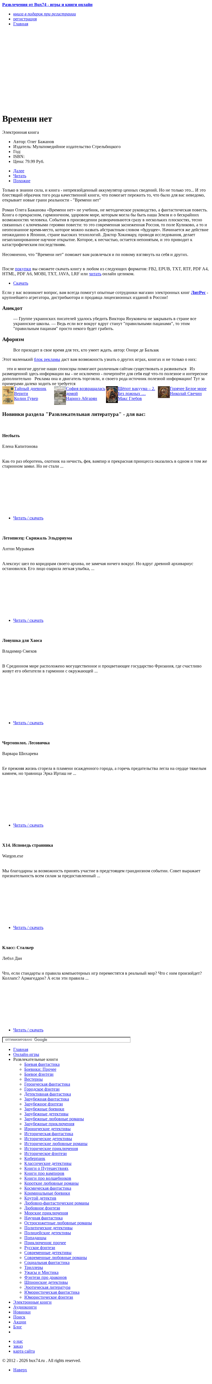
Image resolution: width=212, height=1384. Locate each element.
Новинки (22, 1312)
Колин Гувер (26, 398)
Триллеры (33, 1267)
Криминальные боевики (47, 1193)
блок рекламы (47, 359)
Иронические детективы (47, 1128)
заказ (18, 1346)
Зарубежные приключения (49, 1123)
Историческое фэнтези (45, 1153)
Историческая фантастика (48, 1133)
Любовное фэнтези (42, 1208)
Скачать (20, 283)
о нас (18, 1341)
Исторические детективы (48, 1138)
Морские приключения (46, 1213)
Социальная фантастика (47, 1262)
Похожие (21, 180)
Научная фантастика (43, 1218)
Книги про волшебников (47, 1178)
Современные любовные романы (55, 1257)
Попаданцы (35, 1237)
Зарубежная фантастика (46, 1099)
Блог (17, 1327)
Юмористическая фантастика (52, 1292)
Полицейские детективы (47, 1232)
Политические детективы (48, 1227)
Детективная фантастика (47, 1094)
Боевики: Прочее (40, 1069)
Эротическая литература (47, 1287)
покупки (23, 268)
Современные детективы (47, 1252)
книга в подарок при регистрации (44, 14)
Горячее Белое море (188, 388)
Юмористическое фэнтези (48, 1297)
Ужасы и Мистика (41, 1272)
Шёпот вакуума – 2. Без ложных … (136, 391)
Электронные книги (32, 1302)
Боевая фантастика (42, 1064)
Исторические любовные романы (56, 1143)
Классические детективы (47, 1163)
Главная (20, 1049)
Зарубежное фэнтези (43, 1104)
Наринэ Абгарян (81, 398)
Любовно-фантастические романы (56, 1203)
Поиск (19, 1317)
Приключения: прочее (45, 1242)
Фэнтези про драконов (45, 1277)
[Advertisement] (74, 69)
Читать (19, 175)
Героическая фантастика (47, 1084)
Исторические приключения (51, 1148)
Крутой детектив (40, 1198)
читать (95, 273)
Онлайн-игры (26, 1054)
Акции (19, 1322)
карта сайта (24, 1351)
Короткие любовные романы (51, 1183)
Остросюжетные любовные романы (58, 1222)
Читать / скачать (28, 518)
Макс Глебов (130, 398)
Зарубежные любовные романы (54, 1118)
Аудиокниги (25, 1307)
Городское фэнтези (42, 1089)
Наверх (20, 1369)
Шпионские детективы (46, 1282)
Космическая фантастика (47, 1188)
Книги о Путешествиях (46, 1168)
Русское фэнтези (39, 1247)
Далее (18, 170)
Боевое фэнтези (39, 1074)
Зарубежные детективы (46, 1113)
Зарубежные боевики (44, 1109)
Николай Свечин (186, 393)
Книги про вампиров (44, 1173)
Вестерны (33, 1079)
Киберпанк (34, 1158)
